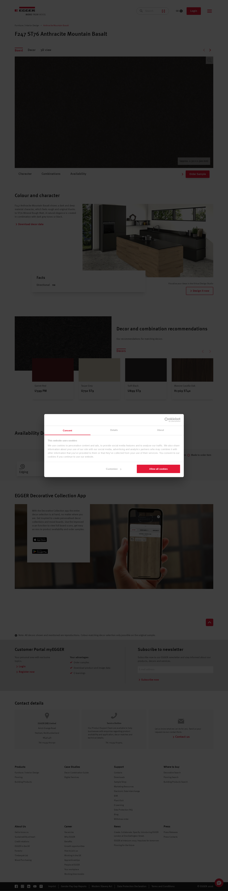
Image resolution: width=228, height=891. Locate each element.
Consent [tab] (67, 430)
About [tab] (160, 430)
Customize (112, 469)
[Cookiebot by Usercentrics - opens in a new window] (166, 420)
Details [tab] (114, 430)
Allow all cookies (158, 469)
